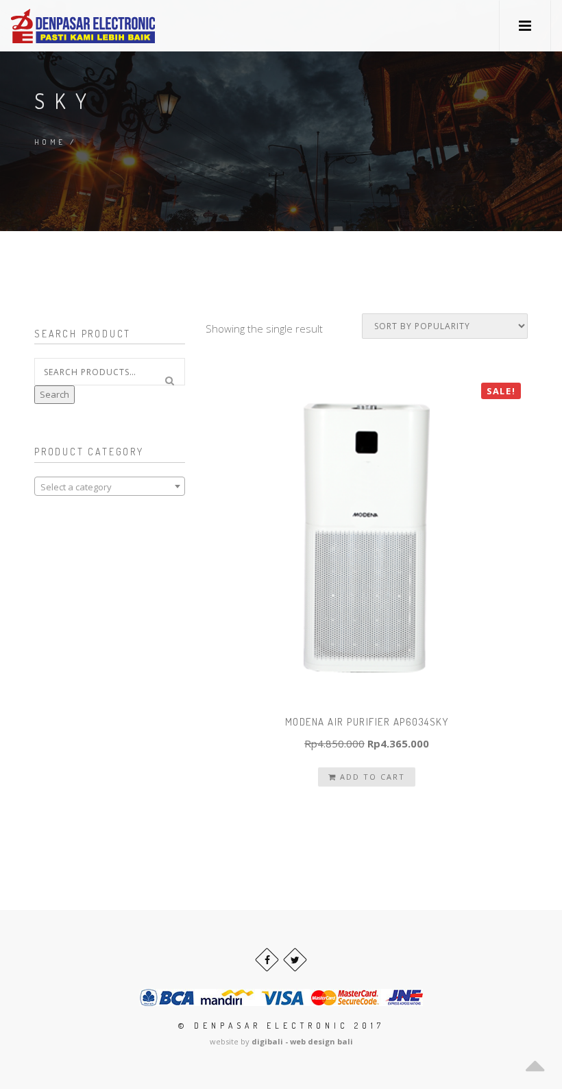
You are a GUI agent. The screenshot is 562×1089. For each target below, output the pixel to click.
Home (50, 142)
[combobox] (109, 486)
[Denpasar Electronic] (52, 25)
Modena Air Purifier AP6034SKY (367, 721)
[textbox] (109, 486)
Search (54, 394)
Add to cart (371, 776)
